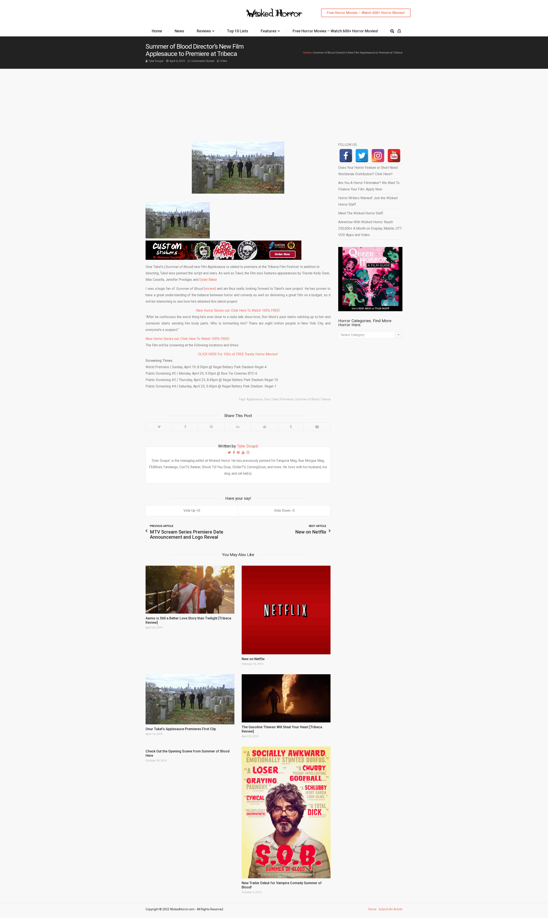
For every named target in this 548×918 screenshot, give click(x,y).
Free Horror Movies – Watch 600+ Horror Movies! (366, 13)
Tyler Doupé (156, 61)
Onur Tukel (271, 399)
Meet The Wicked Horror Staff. (361, 213)
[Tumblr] (290, 427)
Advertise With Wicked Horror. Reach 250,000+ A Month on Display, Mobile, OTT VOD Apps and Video (370, 228)
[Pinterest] (211, 427)
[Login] (399, 31)
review (210, 289)
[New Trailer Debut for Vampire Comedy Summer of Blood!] (286, 812)
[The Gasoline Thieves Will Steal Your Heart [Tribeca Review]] (286, 698)
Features (268, 31)
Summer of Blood (307, 399)
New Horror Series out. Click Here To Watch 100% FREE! (238, 310)
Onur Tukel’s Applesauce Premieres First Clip (181, 729)
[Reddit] (264, 427)
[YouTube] (394, 155)
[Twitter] (159, 427)
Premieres (287, 399)
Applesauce (255, 399)
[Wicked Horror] (274, 13)
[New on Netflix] (286, 610)
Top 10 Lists (237, 31)
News (179, 31)
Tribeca (325, 399)
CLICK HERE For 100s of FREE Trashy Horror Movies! (238, 354)
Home (157, 31)
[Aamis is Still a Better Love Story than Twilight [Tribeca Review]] (190, 590)
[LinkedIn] (237, 427)
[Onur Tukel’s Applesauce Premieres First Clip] (190, 699)
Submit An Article (390, 909)
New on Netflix (253, 659)
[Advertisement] (274, 101)
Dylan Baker (208, 280)
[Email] (316, 427)
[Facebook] (185, 427)
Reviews (204, 31)
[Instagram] (378, 155)
